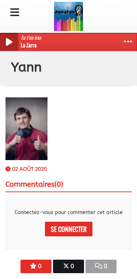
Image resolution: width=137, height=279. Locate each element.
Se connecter (69, 229)
